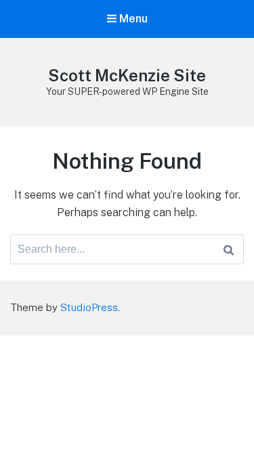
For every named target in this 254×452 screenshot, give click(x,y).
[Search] (228, 249)
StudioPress (89, 307)
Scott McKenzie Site (127, 75)
